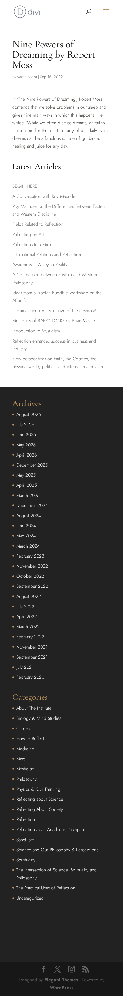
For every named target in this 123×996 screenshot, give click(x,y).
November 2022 (32, 566)
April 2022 (26, 616)
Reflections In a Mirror (33, 244)
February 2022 (30, 636)
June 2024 (26, 525)
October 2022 (30, 576)
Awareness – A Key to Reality (39, 264)
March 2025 (28, 495)
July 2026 (25, 424)
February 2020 (30, 677)
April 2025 (26, 485)
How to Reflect (30, 738)
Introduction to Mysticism (36, 331)
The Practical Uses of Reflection (45, 888)
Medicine (25, 748)
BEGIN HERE (24, 186)
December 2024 (32, 505)
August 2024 (28, 515)
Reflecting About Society (39, 809)
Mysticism (25, 768)
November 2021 (31, 647)
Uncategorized (30, 898)
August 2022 (28, 596)
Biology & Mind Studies (38, 718)
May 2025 (26, 475)
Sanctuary (25, 839)
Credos (23, 728)
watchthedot (27, 77)
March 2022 (28, 626)
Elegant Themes (61, 979)
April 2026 (26, 455)
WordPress (61, 987)
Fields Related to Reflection (37, 224)
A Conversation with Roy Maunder (44, 196)
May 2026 (26, 445)
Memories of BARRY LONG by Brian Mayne (53, 320)
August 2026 (28, 414)
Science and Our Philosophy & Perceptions (57, 849)
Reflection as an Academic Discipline (51, 829)
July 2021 (25, 667)
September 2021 (32, 657)
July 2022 (25, 606)
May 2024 (26, 535)
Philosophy (26, 779)
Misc (20, 758)
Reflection (25, 819)
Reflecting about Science (39, 799)
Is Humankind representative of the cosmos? (54, 310)
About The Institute (33, 708)
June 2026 (26, 434)
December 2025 (32, 465)
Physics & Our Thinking (38, 789)
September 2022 (32, 586)
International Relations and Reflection (46, 254)
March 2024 (28, 546)
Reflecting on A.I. (28, 234)
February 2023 (30, 556)
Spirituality (25, 859)
